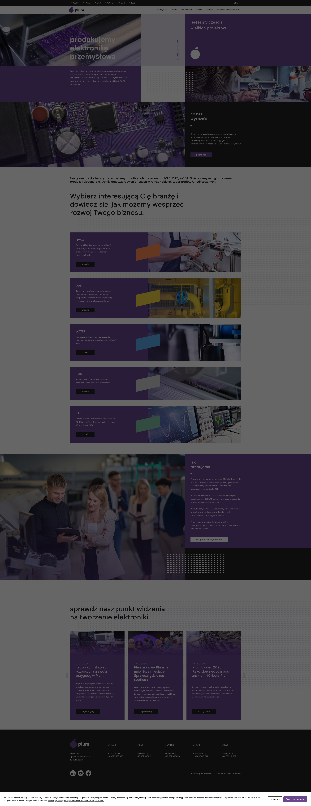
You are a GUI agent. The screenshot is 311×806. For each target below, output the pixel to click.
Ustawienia (275, 799)
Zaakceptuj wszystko (295, 799)
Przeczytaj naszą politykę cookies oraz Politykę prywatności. (76, 801)
